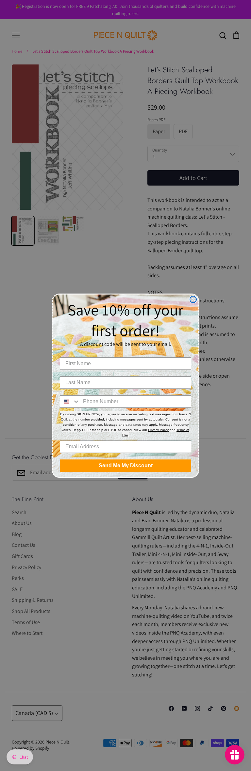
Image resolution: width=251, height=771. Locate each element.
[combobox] (70, 401)
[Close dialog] (193, 299)
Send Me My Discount (126, 465)
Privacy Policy (158, 430)
